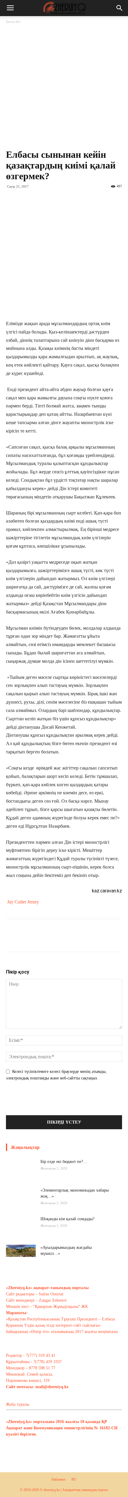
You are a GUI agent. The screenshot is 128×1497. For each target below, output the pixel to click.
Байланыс (58, 1479)
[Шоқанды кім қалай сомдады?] (21, 1231)
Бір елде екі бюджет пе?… (63, 1161)
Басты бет (13, 22)
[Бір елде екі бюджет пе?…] (21, 1174)
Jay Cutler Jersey (23, 901)
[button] (119, 8)
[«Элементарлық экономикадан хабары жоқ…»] (21, 1202)
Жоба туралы (17, 1404)
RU (74, 1479)
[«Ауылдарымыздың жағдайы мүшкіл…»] (21, 1255)
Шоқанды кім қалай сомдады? (67, 1219)
